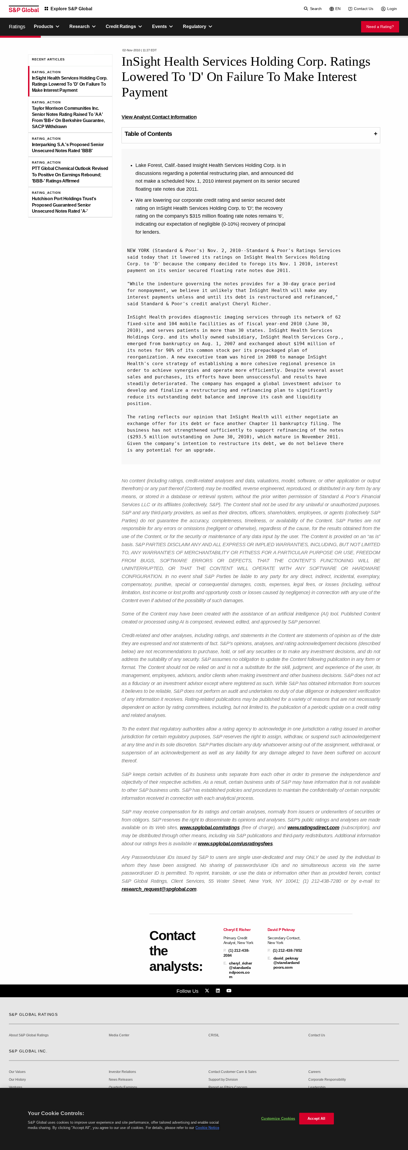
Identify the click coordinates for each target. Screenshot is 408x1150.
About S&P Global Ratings (29, 1035)
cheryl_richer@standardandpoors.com (240, 970)
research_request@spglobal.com (159, 889)
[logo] (24, 8)
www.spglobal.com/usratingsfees (235, 843)
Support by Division (223, 1080)
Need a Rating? (380, 26)
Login (392, 8)
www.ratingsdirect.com (313, 827)
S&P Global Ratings (33, 1014)
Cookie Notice (207, 1128)
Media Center (119, 1035)
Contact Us (363, 8)
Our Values (17, 1072)
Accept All (316, 1118)
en (338, 8)
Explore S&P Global (71, 8)
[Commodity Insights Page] (207, 990)
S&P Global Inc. (28, 1051)
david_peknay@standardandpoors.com (286, 962)
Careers (314, 1072)
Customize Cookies (278, 1118)
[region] (204, 1119)
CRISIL (213, 1035)
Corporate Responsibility (327, 1080)
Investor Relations (122, 1072)
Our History (17, 1080)
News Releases (121, 1080)
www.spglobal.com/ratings (210, 827)
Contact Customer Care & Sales (232, 1072)
